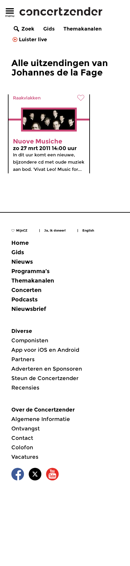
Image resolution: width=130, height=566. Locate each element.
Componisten (29, 340)
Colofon (22, 447)
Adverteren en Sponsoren (46, 369)
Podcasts (24, 299)
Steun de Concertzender (45, 378)
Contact (22, 438)
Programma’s (30, 271)
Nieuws (22, 261)
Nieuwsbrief (28, 308)
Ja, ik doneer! (55, 230)
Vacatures (24, 457)
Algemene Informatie (40, 419)
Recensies (25, 387)
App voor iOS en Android (45, 350)
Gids (49, 29)
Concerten (26, 290)
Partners (23, 359)
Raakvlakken (27, 98)
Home (20, 242)
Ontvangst (25, 428)
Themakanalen (82, 29)
